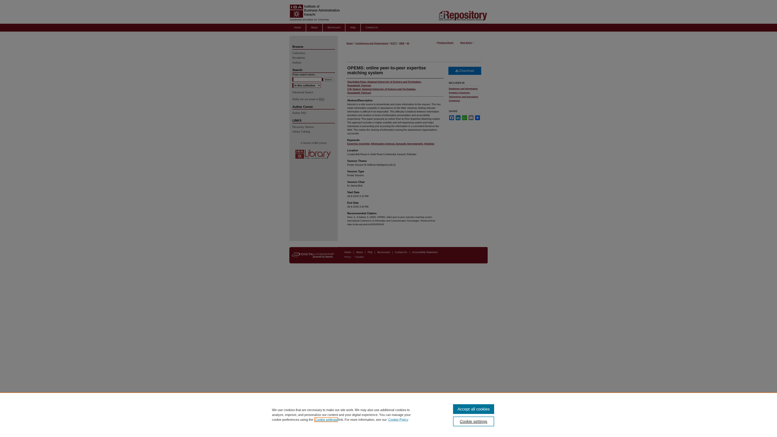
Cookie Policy (398, 419)
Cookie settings (326, 419)
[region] (388, 414)
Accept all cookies (473, 409)
